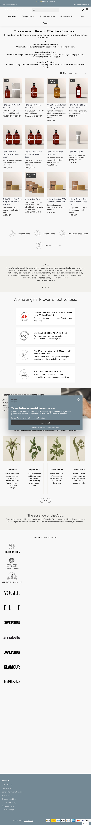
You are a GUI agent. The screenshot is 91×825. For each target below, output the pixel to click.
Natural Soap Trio (32, 199)
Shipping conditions (9, 799)
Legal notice (6, 788)
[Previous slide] (42, 500)
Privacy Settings (8, 810)
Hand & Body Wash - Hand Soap (33, 106)
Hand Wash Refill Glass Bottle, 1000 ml (78, 106)
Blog (82, 16)
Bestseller (11, 16)
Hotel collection (67, 16)
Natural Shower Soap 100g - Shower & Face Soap (78, 202)
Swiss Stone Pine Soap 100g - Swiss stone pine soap (12, 202)
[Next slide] (48, 500)
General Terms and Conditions (13, 792)
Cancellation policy (9, 802)
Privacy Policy (7, 795)
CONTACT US (7, 785)
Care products (28, 16)
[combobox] (85, 823)
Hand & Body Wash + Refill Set (11, 106)
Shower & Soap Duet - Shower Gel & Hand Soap (34, 154)
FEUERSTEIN (28, 821)
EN (83, 823)
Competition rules (8, 806)
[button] (42, 287)
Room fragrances (47, 16)
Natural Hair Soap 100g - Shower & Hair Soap (56, 200)
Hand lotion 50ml (76, 151)
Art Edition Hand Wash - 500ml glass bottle (56, 106)
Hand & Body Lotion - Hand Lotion (55, 153)
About (45, 23)
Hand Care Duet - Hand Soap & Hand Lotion (10, 154)
